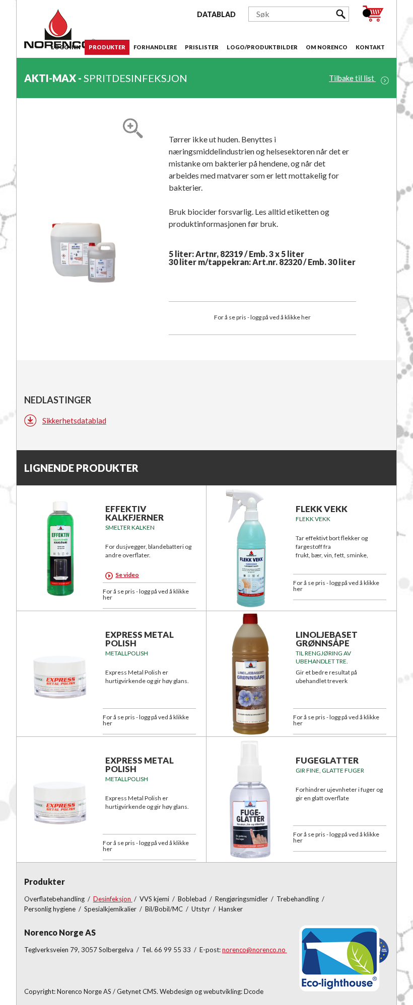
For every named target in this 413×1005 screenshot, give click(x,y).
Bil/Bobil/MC (164, 909)
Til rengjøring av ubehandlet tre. (323, 657)
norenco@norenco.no (254, 950)
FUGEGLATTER (327, 760)
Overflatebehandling (55, 899)
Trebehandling (298, 899)
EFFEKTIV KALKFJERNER (134, 513)
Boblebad (193, 899)
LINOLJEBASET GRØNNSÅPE (327, 638)
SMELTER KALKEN (130, 527)
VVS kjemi (155, 899)
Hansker (231, 909)
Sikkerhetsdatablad (74, 420)
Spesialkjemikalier (111, 909)
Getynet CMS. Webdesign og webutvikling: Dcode (190, 991)
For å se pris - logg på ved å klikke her (262, 317)
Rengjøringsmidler (242, 899)
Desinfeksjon (112, 899)
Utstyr (201, 909)
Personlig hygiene (50, 909)
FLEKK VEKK (322, 509)
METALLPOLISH (126, 653)
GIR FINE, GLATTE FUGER (330, 770)
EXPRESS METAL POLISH (139, 638)
